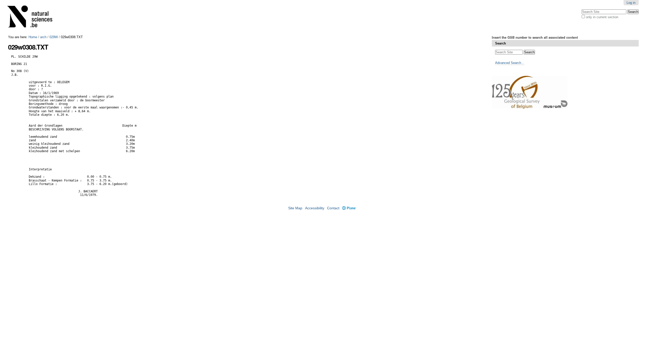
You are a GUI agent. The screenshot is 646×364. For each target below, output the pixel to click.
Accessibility (314, 208)
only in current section (602, 17)
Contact (333, 208)
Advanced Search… (509, 63)
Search (500, 43)
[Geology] (33, 18)
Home (33, 37)
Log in (631, 3)
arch (43, 37)
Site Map (295, 208)
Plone (349, 208)
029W (53, 37)
